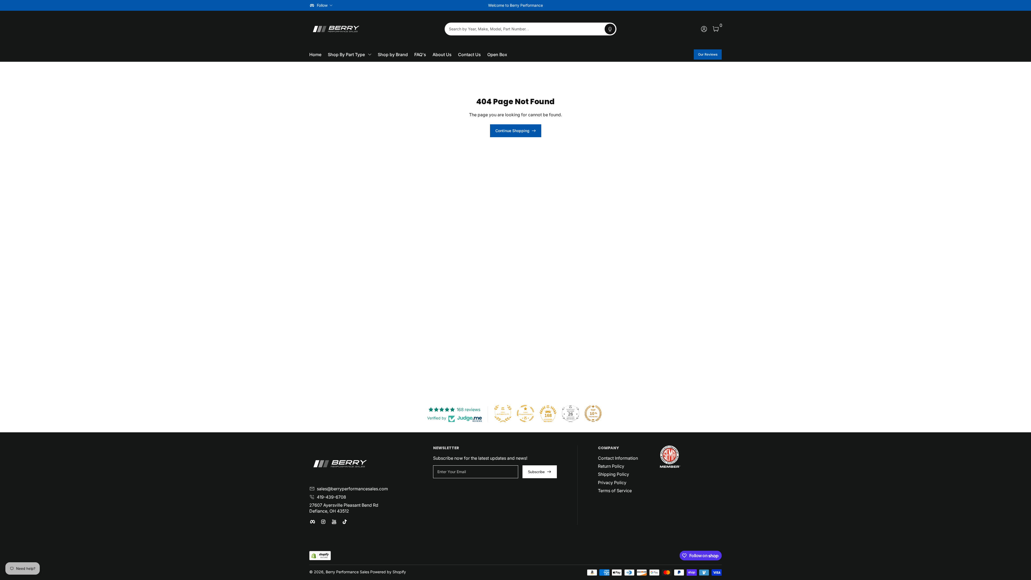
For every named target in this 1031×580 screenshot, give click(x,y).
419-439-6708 (331, 497)
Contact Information (618, 458)
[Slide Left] (434, 5)
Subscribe (536, 472)
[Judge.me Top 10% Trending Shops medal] (593, 413)
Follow (322, 5)
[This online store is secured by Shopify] (320, 555)
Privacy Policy (612, 482)
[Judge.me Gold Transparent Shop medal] (525, 413)
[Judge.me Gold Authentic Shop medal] (502, 413)
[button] (610, 29)
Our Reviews (707, 54)
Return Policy (611, 466)
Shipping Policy (613, 474)
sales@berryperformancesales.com (352, 488)
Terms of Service (615, 490)
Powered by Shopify (388, 572)
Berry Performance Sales (347, 572)
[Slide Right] (597, 5)
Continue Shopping (512, 130)
